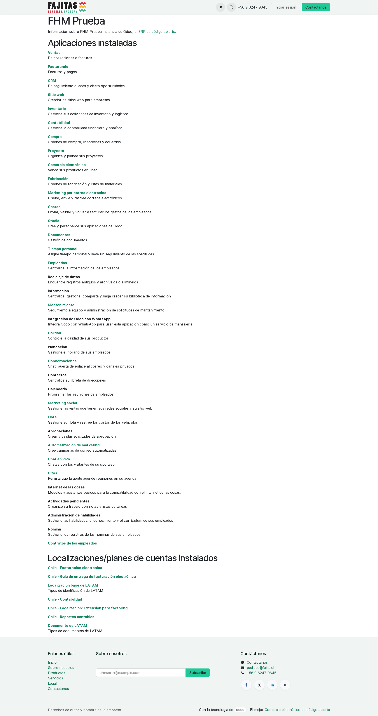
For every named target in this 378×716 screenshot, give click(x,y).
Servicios (55, 678)
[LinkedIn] (272, 685)
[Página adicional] (285, 685)
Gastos (54, 207)
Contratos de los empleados (72, 543)
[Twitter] (259, 685)
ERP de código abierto (156, 31)
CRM (52, 80)
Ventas (54, 52)
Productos (56, 673)
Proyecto (56, 151)
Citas (52, 473)
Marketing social (62, 403)
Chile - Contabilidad (65, 599)
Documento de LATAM (67, 625)
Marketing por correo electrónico (77, 193)
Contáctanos (315, 7)
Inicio (52, 662)
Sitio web (56, 94)
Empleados (57, 263)
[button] (231, 7)
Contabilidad (59, 122)
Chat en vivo (59, 459)
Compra (55, 136)
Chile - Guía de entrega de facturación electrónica (92, 576)
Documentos (59, 235)
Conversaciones (62, 361)
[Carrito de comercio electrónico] (220, 7)
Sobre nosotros (61, 667)
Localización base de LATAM (73, 585)
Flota (52, 417)
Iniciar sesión (285, 7)
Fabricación (58, 179)
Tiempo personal (62, 249)
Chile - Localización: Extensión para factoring (88, 608)
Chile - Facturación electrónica (75, 568)
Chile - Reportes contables (71, 617)
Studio (53, 221)
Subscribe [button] (197, 672)
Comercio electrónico (67, 165)
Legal (52, 683)
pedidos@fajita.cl (260, 667)
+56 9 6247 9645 (261, 673)
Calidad (54, 333)
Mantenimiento (61, 305)
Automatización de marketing (74, 445)
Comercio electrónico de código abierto (297, 709)
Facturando (58, 66)
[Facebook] (246, 685)
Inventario (57, 108)
